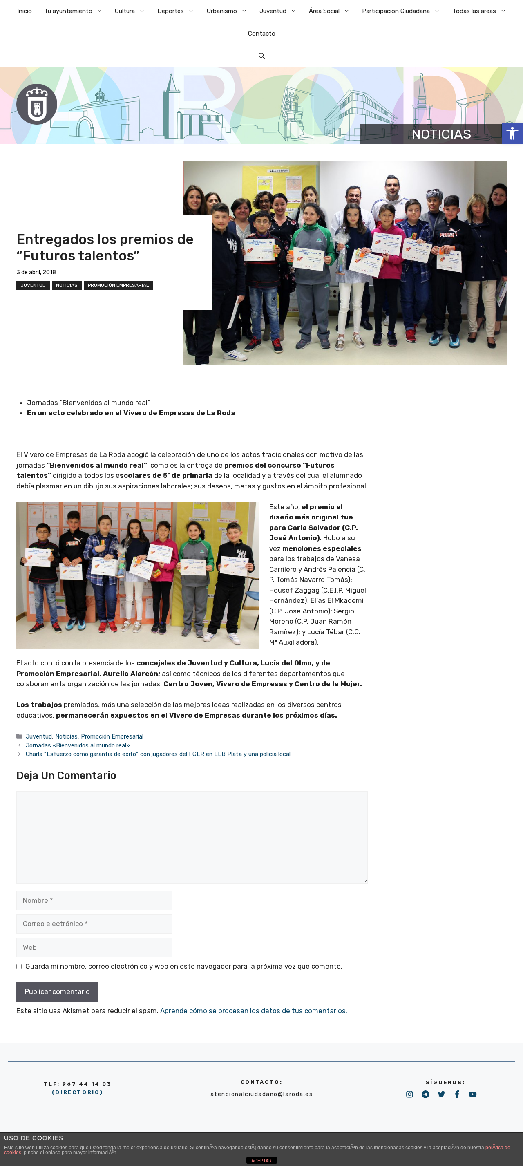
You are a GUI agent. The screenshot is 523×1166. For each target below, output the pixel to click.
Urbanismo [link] (221, 11)
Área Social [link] (324, 11)
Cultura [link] (125, 11)
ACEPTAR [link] (261, 1160)
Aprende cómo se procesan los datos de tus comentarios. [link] (253, 1011)
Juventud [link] (272, 11)
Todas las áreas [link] (474, 11)
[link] (512, 133)
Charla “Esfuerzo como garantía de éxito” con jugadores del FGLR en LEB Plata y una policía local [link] (158, 754)
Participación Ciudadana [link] (396, 11)
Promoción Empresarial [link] (118, 285)
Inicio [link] (24, 11)
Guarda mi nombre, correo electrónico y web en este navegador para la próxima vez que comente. (183, 966)
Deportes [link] (170, 11)
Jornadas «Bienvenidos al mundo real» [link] (78, 745)
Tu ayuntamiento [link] (68, 11)
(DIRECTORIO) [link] (77, 1092)
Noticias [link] (67, 285)
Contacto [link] (261, 33)
